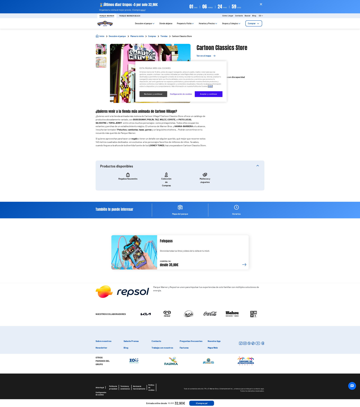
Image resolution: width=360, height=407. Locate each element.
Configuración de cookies (101, 393)
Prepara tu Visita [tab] (184, 23)
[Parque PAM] (246, 360)
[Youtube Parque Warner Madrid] (258, 343)
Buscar (248, 16)
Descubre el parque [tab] (143, 23)
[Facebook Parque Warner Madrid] (240, 343)
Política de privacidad (113, 387)
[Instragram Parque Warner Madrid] (245, 343)
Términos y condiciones (125, 387)
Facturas (184, 347)
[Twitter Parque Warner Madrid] (249, 343)
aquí (143, 9)
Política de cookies (151, 387)
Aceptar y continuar (208, 94)
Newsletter (101, 347)
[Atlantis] (208, 360)
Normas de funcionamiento (139, 387)
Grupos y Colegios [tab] (230, 23)
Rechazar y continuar (153, 94)
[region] (181, 81)
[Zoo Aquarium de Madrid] (134, 360)
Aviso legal (100, 387)
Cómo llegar (227, 16)
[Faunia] (171, 360)
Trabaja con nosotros (162, 347)
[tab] (253, 23)
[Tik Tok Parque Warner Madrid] (253, 343)
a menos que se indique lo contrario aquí (249, 389)
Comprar (252, 23)
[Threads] (262, 343)
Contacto (239, 16)
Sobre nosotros (103, 341)
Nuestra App (214, 341)
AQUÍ (210, 86)
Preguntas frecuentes (191, 341)
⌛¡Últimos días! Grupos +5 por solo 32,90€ (128, 4)
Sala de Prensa (131, 341)
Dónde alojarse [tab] (165, 23)
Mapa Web (213, 347)
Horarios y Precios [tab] (207, 23)
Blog (254, 16)
